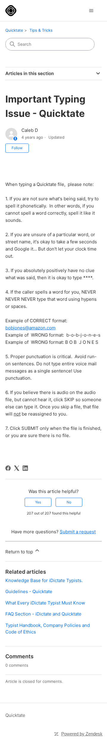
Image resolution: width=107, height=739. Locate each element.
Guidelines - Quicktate (28, 591)
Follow (17, 148)
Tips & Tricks (41, 30)
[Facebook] (8, 468)
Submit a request (78, 532)
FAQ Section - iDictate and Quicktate (43, 614)
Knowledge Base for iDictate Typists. (44, 580)
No (69, 502)
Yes (38, 502)
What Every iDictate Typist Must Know (45, 603)
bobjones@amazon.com (30, 328)
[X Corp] (16, 468)
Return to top (19, 552)
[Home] (10, 10)
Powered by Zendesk (82, 733)
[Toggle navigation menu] (91, 11)
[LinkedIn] (25, 468)
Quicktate (14, 30)
